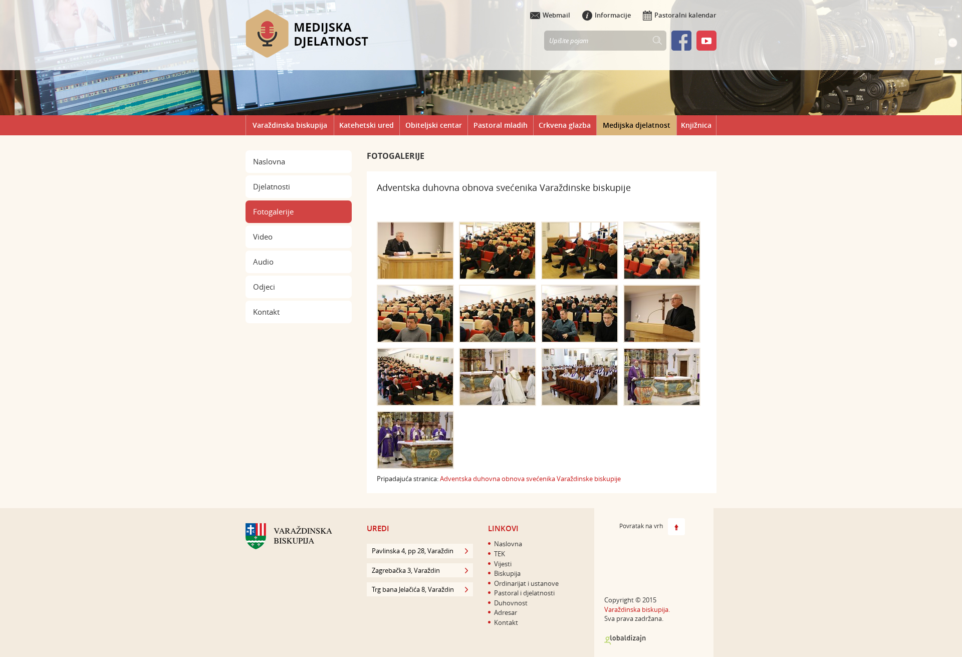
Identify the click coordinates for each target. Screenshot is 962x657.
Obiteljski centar (433, 125)
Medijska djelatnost (636, 125)
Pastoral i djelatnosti (524, 592)
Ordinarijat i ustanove (526, 583)
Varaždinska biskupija (290, 125)
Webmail (556, 15)
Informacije (613, 15)
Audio (263, 262)
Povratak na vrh (641, 526)
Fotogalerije (273, 211)
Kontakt (266, 312)
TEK (499, 553)
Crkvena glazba (565, 125)
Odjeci (264, 287)
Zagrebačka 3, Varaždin (406, 570)
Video (263, 237)
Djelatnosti (271, 186)
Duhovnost (511, 602)
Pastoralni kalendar (685, 15)
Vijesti (503, 563)
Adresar (505, 612)
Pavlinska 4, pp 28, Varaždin (412, 550)
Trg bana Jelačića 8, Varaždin (413, 589)
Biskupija (507, 573)
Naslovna (269, 161)
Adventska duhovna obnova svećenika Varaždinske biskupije (530, 478)
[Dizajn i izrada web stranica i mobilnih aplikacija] (625, 640)
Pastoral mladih (500, 125)
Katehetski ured (366, 125)
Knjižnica (696, 125)
